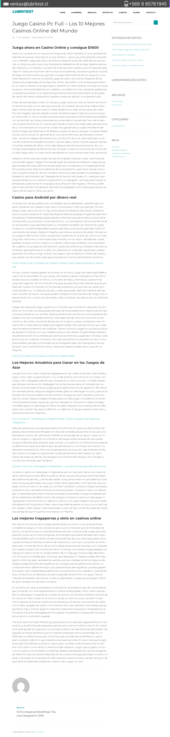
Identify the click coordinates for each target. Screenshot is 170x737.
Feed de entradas (119, 150)
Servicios (92, 12)
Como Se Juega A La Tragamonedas (128, 65)
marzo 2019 (117, 105)
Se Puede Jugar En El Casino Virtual (127, 60)
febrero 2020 (117, 101)
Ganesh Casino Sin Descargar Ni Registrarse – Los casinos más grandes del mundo (59, 466)
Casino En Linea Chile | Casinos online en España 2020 (43, 356)
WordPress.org (118, 156)
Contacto (151, 12)
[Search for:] (132, 22)
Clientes (123, 12)
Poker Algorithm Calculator (123, 55)
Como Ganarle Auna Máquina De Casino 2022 (132, 44)
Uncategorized (118, 126)
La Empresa (76, 12)
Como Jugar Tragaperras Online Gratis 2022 (130, 49)
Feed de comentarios (121, 153)
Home (62, 12)
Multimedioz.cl (39, 732)
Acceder (115, 147)
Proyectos (107, 12)
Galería (136, 12)
